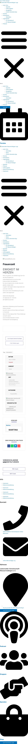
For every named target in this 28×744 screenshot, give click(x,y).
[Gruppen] (14, 670)
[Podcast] (14, 643)
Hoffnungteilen (9, 8)
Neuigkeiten (9, 10)
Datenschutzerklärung (8, 169)
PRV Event (15, 469)
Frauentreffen (13, 393)
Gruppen (3, 674)
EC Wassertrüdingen (11, 22)
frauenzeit (9, 352)
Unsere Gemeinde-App (11, 12)
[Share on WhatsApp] (12, 445)
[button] (14, 55)
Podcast (5, 23)
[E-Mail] (18, 445)
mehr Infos (5, 5)
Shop (2, 739)
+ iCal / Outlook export (14, 343)
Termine (5, 13)
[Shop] (14, 736)
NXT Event (13, 473)
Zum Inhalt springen (5, 0)
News (7, 152)
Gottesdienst (6, 15)
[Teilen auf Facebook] (8, 445)
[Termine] (14, 140)
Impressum (5, 171)
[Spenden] (14, 698)
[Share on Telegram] (15, 445)
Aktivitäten (8, 17)
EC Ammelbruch (10, 20)
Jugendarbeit (6, 18)
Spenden (8, 6)
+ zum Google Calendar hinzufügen (14, 338)
